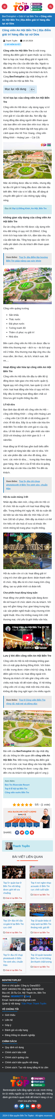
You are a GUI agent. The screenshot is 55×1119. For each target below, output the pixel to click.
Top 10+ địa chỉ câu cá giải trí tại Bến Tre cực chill (13, 924)
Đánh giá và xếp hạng (16, 1030)
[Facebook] (16, 1106)
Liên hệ (9, 1020)
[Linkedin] (27, 1106)
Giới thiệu (10, 1015)
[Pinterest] (38, 1106)
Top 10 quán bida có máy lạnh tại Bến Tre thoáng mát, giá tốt (41, 924)
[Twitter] (21, 1106)
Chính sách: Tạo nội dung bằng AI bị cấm (26, 1067)
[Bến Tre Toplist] (27, 6)
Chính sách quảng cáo (16, 1057)
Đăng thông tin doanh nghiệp (20, 1035)
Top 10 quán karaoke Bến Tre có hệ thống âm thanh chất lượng (41, 958)
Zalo (27, 996)
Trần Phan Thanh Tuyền (33, 1003)
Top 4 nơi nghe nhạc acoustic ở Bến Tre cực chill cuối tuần (41, 886)
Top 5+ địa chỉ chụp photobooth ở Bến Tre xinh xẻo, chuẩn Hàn (13, 960)
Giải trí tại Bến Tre (28, 16)
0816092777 (17, 996)
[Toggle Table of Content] (31, 89)
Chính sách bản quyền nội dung (21, 1062)
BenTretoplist (9, 16)
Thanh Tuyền (11, 41)
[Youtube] (33, 1106)
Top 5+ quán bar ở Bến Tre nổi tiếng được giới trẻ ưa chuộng (12, 888)
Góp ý (8, 1025)
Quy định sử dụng (14, 1047)
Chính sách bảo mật (15, 1052)
